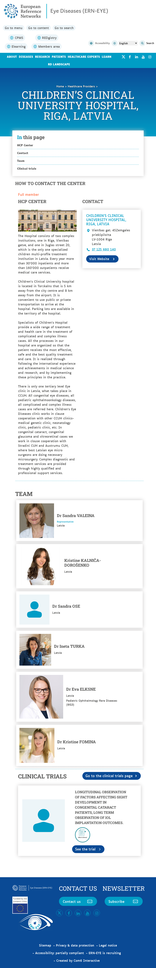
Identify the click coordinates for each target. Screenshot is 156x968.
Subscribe (116, 901)
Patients (59, 56)
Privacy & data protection (75, 945)
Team (21, 160)
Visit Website (99, 258)
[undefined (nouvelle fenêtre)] (129, 56)
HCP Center (25, 145)
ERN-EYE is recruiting (105, 952)
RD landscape (59, 64)
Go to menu (13, 27)
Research (42, 56)
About (12, 56)
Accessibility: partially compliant (59, 952)
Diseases (26, 56)
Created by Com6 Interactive (78, 960)
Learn (106, 56)
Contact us (72, 901)
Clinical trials (26, 168)
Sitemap (45, 945)
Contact (22, 152)
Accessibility (102, 43)
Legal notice (108, 945)
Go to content (38, 27)
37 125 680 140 (104, 249)
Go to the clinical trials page (109, 775)
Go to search (64, 27)
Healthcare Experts (84, 56)
